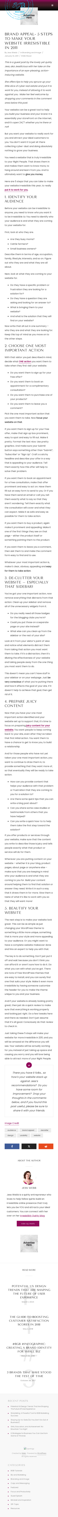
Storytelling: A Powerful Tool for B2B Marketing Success (30, 1414)
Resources (15, 1508)
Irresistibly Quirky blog (32, 1215)
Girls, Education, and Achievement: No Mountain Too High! (27, 1427)
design (10, 1135)
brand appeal (28, 1130)
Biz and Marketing (18, 1475)
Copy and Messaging (20, 1483)
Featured (14, 1487)
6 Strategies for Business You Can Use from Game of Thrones (29, 1434)
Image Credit (12, 1123)
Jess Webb (12, 52)
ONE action (25, 361)
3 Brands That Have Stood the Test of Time (29, 1374)
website (37, 1135)
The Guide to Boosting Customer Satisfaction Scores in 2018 (29, 1320)
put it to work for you (16, 189)
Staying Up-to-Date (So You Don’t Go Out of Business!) (29, 1421)
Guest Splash (16, 1496)
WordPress (41, 1453)
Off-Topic (15, 1504)
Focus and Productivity (20, 1491)
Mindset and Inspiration (21, 1500)
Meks (24, 1453)
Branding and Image (31, 52)
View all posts (28, 1224)
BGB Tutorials (16, 1470)
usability (23, 1135)
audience (11, 1130)
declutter (44, 1130)
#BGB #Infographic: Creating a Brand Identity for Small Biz (29, 1347)
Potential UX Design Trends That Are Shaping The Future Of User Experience (29, 1292)
